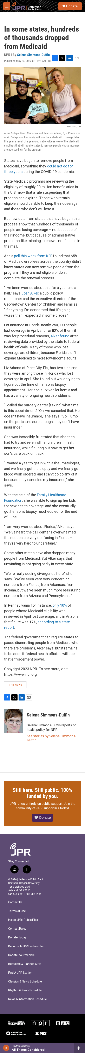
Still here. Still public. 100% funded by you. (42, 793)
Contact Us (15, 902)
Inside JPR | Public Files (23, 919)
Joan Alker (29, 293)
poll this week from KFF (33, 256)
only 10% (59, 605)
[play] (6, 1048)
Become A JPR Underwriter (26, 946)
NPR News (15, 684)
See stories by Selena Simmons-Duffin (51, 738)
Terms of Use (17, 911)
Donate (72, 6)
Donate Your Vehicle (21, 955)
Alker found (60, 336)
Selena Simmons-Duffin (33, 55)
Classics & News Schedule (25, 981)
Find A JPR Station (20, 972)
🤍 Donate (42, 817)
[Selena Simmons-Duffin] (13, 721)
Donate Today (17, 937)
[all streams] (79, 1048)
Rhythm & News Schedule (25, 990)
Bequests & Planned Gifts (24, 963)
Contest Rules (17, 928)
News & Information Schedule (27, 999)
